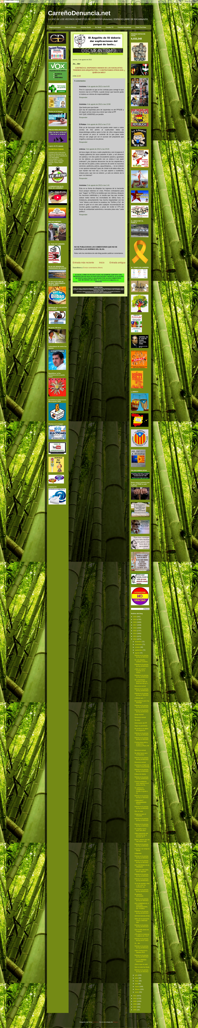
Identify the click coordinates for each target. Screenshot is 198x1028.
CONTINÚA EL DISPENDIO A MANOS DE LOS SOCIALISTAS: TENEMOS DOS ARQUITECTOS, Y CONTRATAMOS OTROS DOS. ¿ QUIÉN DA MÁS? (99, 70)
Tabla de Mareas (70, 27)
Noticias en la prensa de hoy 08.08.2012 (141, 890)
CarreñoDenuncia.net (79, 13)
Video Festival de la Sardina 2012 (141, 951)
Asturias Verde (86, 27)
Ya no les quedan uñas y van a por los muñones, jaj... (142, 885)
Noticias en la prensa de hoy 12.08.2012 (141, 857)
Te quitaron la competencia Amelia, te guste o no (141, 790)
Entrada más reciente (83, 262)
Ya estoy (137, 720)
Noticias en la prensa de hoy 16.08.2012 (141, 807)
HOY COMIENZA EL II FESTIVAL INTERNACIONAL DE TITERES (142, 906)
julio (136, 975)
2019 (135, 619)
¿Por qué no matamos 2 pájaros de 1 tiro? (142, 935)
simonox (95, 1022)
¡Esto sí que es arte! (141, 964)
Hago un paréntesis (141, 726)
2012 (135, 639)
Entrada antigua (117, 262)
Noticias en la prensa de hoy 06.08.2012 (141, 912)
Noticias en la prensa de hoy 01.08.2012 (141, 970)
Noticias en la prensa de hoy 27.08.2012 (141, 694)
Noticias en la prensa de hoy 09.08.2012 (141, 879)
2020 (135, 616)
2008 (135, 1004)
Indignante (138, 853)
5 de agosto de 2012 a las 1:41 (98, 185)
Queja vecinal (139, 714)
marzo (137, 986)
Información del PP (141, 723)
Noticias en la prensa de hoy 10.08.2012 (141, 875)
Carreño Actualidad (124, 27)
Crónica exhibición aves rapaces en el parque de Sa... (141, 783)
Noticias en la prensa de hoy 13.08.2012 (141, 845)
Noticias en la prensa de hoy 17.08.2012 (141, 796)
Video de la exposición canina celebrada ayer (142, 920)
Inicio (101, 262)
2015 (135, 630)
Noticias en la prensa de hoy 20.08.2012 (141, 758)
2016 (135, 628)
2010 (135, 998)
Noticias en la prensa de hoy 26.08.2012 (141, 706)
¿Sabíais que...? (140, 698)
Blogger (115, 1022)
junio (136, 978)
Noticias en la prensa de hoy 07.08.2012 (141, 899)
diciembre (138, 641)
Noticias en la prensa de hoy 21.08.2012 (141, 738)
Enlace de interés (140, 774)
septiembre (138, 650)
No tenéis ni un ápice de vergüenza (141, 729)
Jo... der (137, 943)
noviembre (138, 644)
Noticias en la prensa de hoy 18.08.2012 (141, 778)
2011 (134, 996)
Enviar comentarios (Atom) (93, 267)
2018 (135, 622)
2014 (135, 633)
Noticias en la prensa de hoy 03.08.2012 (141, 947)
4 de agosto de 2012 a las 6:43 (98, 86)
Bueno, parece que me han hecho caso (142, 840)
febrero (137, 989)
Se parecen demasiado (139, 895)
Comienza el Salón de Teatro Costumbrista (142, 766)
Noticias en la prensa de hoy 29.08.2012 (141, 676)
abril (136, 983)
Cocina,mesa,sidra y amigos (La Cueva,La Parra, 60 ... (142, 744)
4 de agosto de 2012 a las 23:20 (97, 149)
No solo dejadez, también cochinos (141, 660)
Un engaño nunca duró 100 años (140, 829)
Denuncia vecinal (140, 686)
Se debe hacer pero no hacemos (141, 754)
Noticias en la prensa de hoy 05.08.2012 (141, 926)
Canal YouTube (141, 27)
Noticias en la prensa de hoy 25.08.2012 (141, 711)
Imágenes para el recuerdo (140, 815)
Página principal (55, 27)
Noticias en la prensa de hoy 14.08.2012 (141, 825)
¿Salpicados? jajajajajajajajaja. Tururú (141, 802)
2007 (135, 1007)
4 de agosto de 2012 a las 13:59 (98, 104)
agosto (137, 653)
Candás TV (109, 27)
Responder (83, 97)
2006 (135, 1010)
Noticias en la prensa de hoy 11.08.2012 (141, 861)
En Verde (98, 27)
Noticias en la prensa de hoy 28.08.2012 (141, 689)
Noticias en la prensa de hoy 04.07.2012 (141, 939)
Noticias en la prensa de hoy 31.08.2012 (141, 656)
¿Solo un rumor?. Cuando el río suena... (140, 670)
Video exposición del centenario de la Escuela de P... (141, 835)
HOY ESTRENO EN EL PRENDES (142, 866)
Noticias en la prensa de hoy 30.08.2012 (141, 665)
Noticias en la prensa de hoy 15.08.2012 (141, 819)
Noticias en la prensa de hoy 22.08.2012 (141, 734)
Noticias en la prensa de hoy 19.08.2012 (141, 770)
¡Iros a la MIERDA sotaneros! (140, 960)
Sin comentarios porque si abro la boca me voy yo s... (142, 681)
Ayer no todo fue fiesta (142, 967)
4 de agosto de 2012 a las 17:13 (98, 124)
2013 (135, 636)
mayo (137, 981)
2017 (135, 625)
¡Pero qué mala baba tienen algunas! (141, 870)
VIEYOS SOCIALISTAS (142, 916)
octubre (137, 647)
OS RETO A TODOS (56, 149)
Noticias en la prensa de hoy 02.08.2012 (141, 956)
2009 (135, 1001)
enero (137, 992)
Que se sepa (139, 811)
